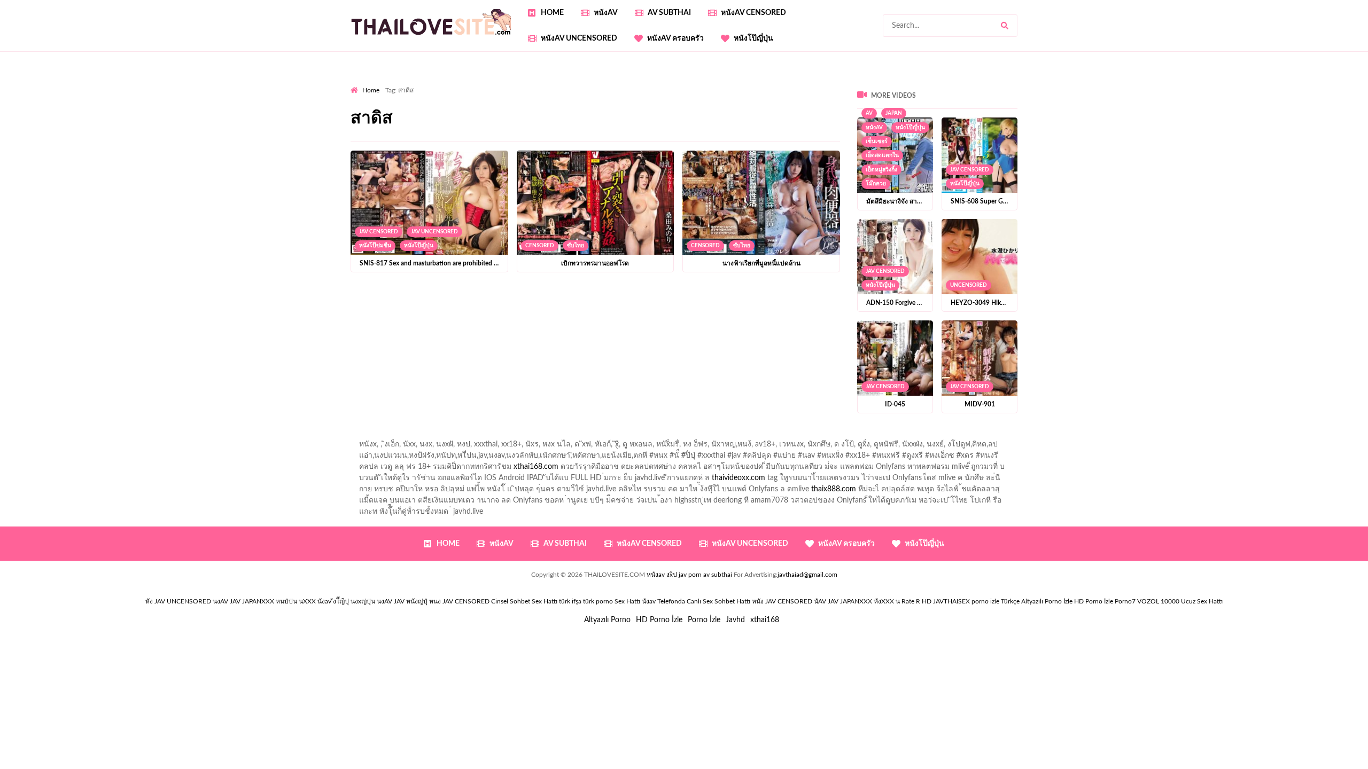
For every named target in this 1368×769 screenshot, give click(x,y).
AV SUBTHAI (669, 13)
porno (360, 83)
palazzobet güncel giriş (788, 83)
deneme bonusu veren (1063, 94)
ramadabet (626, 105)
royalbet (1121, 94)
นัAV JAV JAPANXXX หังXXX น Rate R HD (872, 601)
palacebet (603, 94)
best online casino (649, 116)
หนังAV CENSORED (753, 13)
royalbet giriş (922, 94)
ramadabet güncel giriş (870, 83)
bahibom (365, 94)
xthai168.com (536, 466)
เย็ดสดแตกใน (882, 155)
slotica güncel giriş (635, 83)
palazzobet (1000, 94)
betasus (940, 116)
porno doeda (428, 83)
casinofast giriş (1186, 116)
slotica (1311, 94)
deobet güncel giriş (739, 94)
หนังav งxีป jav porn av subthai (689, 574)
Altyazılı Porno (607, 620)
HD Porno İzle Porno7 (1105, 601)
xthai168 (764, 620)
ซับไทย (575, 245)
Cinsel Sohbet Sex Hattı (524, 601)
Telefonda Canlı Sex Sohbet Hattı (703, 601)
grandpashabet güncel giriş (1095, 83)
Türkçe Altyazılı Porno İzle (1036, 601)
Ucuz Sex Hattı (1202, 601)
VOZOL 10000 (1158, 601)
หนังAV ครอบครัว (675, 38)
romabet (1233, 116)
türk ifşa (570, 601)
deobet (963, 94)
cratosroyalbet (1088, 116)
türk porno (598, 601)
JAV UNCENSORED (434, 231)
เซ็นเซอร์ (877, 141)
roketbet (1269, 116)
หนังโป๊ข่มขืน (375, 245)
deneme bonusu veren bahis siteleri (469, 116)
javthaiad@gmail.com (807, 574)
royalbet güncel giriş (483, 83)
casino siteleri (983, 105)
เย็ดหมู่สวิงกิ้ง (881, 169)
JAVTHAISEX (951, 601)
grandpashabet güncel (387, 127)
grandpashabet (1019, 83)
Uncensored (968, 285)
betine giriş (406, 94)
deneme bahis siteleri (918, 105)
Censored (539, 245)
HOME (552, 13)
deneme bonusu (1227, 105)
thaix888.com (833, 489)
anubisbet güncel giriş (951, 83)
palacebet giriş (869, 94)
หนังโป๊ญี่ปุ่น (753, 38)
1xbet (861, 116)
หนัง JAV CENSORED (782, 601)
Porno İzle (704, 620)
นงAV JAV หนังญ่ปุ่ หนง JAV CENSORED (433, 601)
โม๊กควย (876, 183)
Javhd (735, 620)
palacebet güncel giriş (708, 83)
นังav (649, 601)
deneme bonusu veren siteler (700, 105)
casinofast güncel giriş (560, 83)
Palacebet (1278, 83)
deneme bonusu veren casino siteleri (815, 105)
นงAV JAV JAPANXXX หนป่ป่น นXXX (264, 601)
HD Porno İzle (659, 620)
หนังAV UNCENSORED (579, 38)
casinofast (1318, 83)
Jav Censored (378, 231)
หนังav (606, 13)
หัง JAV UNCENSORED (178, 601)
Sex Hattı (627, 601)
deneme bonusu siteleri (1051, 105)
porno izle (388, 83)
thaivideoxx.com (738, 478)
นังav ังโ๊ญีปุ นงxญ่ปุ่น (346, 601)
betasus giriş (900, 116)
